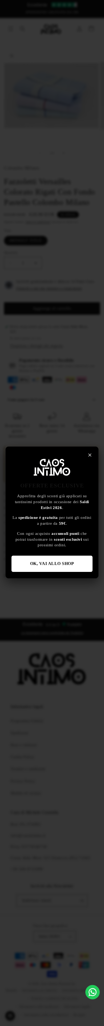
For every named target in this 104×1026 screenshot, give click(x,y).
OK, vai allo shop (52, 563)
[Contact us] (92, 992)
